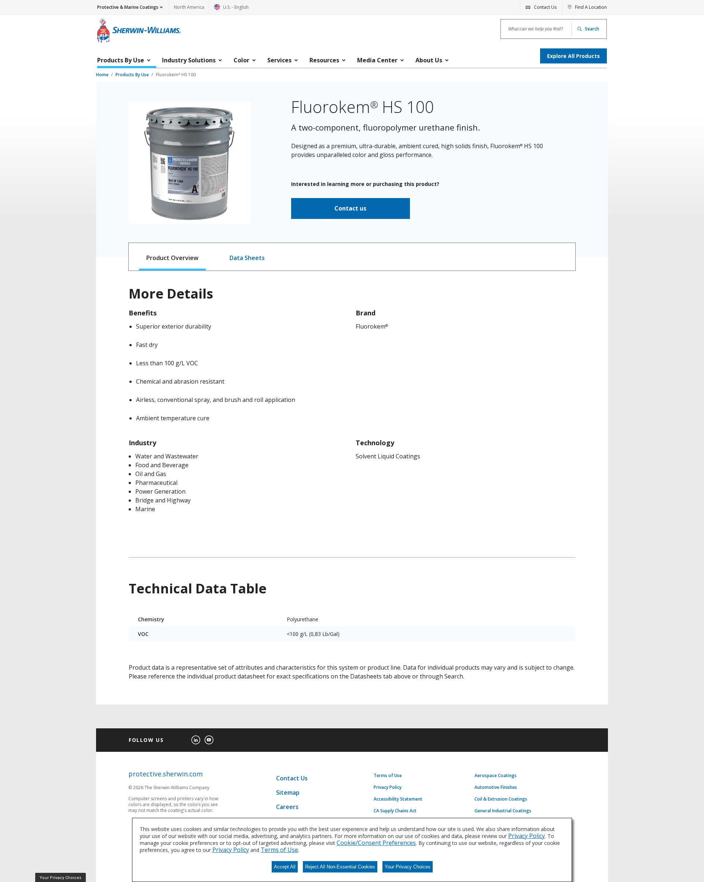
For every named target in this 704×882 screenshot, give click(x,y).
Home (103, 75)
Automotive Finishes (495, 787)
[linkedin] (195, 740)
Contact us (350, 208)
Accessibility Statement (398, 799)
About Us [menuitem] (428, 60)
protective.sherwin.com (165, 774)
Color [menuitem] (241, 60)
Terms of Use (388, 776)
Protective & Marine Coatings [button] (127, 7)
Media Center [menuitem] (377, 60)
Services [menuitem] (279, 60)
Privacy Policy (388, 787)
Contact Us (292, 778)
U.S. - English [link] (231, 9)
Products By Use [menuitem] (120, 60)
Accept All (285, 867)
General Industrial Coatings (502, 811)
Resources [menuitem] (324, 60)
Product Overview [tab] (172, 258)
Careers (287, 807)
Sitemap (288, 792)
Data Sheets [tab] (247, 258)
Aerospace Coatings (495, 776)
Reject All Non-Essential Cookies (340, 867)
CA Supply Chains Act (395, 811)
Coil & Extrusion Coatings (500, 799)
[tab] (172, 257)
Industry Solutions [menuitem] (189, 60)
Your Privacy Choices (407, 867)
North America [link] (189, 7)
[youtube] (209, 740)
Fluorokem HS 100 (176, 75)
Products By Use (132, 75)
